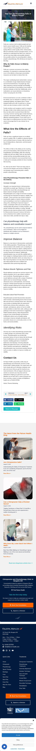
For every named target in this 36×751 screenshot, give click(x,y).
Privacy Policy (21, 748)
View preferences (18, 744)
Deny (18, 740)
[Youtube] (13, 650)
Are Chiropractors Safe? (12, 462)
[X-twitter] (9, 650)
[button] (33, 720)
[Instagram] (6, 650)
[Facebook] (3, 650)
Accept (18, 735)
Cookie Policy (14, 748)
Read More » (7, 473)
